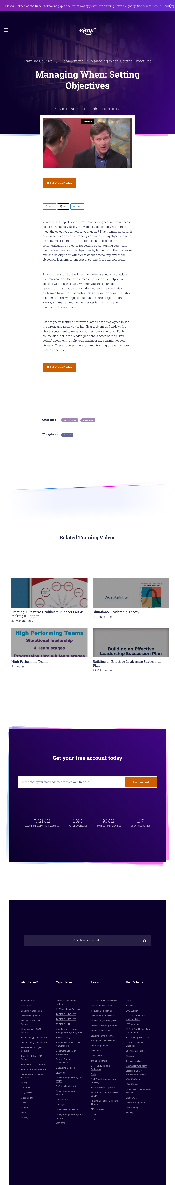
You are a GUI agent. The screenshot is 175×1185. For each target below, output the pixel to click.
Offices (67, 435)
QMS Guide (96, 1056)
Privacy (24, 1118)
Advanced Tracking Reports (104, 1026)
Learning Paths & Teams (102, 1035)
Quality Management (30, 1016)
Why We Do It (27, 1093)
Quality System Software (67, 1109)
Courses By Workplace (136, 1066)
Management (71, 61)
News (23, 1103)
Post (65, 206)
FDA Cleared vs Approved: (103, 1087)
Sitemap (130, 1113)
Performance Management (33, 1069)
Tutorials (130, 1006)
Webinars (60, 1123)
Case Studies (27, 1097)
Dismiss (169, 6)
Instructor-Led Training (101, 1010)
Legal (23, 1113)
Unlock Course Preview (59, 183)
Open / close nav (6, 30)
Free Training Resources (137, 1037)
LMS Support (132, 1010)
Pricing (24, 1083)
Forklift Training (63, 1037)
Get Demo (25, 1088)
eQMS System (132, 1084)
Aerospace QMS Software (33, 1064)
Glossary (130, 1056)
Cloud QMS (131, 1097)
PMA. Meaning (98, 1109)
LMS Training (132, 1108)
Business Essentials (135, 1051)
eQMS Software (133, 1079)
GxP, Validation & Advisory (68, 1009)
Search (144, 940)
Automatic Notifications (101, 1031)
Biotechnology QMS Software (34, 1037)
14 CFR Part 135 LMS (66, 1019)
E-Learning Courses (65, 1067)
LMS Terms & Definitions (102, 1016)
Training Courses (38, 61)
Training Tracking (134, 1061)
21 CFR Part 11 (63, 1024)
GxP (93, 1119)
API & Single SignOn (100, 1046)
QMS (93, 1074)
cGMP (94, 1114)
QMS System (62, 1104)
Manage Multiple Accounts (103, 1041)
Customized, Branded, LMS (103, 1021)
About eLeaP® (28, 1001)
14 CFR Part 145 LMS (66, 1014)
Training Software (99, 1060)
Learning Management (31, 1010)
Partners (25, 1108)
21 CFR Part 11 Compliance (104, 1001)
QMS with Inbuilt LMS (66, 1086)
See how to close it (149, 6)
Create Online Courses (101, 1006)
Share (51, 206)
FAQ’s (128, 1001)
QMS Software (62, 1099)
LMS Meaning (132, 1024)
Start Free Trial (141, 782)
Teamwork (88, 420)
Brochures (61, 1072)
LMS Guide (96, 1051)
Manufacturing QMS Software (34, 1042)
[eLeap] (87, 31)
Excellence (26, 1006)
